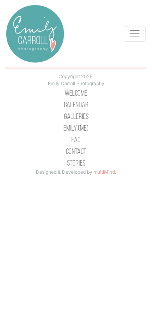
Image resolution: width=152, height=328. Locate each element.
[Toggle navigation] (135, 34)
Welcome (76, 93)
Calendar (76, 104)
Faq (76, 139)
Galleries (76, 116)
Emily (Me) (76, 128)
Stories (76, 163)
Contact (76, 151)
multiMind (104, 172)
